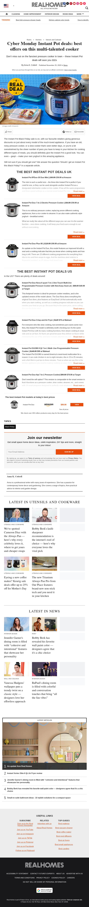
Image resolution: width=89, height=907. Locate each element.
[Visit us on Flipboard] (81, 3)
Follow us (68, 132)
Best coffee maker (64, 832)
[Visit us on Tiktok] (84, 3)
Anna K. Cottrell (30, 65)
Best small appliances (64, 845)
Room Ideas (68, 14)
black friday (10, 427)
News (66, 65)
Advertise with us (44, 824)
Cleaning (16, 14)
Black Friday (24, 139)
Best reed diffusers (64, 836)
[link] (12, 185)
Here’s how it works (70, 70)
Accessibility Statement (17, 874)
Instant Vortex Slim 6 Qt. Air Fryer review (24, 773)
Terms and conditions (24, 878)
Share (10, 132)
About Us (60, 874)
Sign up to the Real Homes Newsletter (25, 824)
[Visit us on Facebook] (64, 3)
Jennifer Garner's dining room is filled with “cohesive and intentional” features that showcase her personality (43, 781)
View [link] (77, 405)
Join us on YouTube (25, 830)
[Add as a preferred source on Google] (44, 890)
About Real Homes (44, 828)
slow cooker (35, 146)
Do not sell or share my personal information (44, 882)
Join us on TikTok (25, 838)
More (79, 14)
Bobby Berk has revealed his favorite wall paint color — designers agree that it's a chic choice (45, 790)
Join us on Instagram (25, 834)
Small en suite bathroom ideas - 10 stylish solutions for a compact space (39, 798)
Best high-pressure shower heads (28, 20)
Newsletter (80, 132)
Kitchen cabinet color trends (59, 20)
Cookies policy (58, 878)
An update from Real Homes (19, 766)
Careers (71, 878)
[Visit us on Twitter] (67, 3)
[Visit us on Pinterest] (71, 3)
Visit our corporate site (74, 900)
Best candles (64, 849)
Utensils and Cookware (53, 40)
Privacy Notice (73, 458)
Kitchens (39, 40)
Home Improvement (32, 14)
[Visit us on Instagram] (77, 3)
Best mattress (63, 824)
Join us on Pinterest (25, 842)
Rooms (29, 40)
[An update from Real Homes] (44, 746)
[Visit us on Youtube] (74, 3)
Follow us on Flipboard (25, 851)
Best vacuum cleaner (64, 828)
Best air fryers (64, 840)
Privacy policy (43, 878)
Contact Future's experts (42, 874)
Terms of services (34, 458)
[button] (44, 405)
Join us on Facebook (25, 846)
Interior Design (52, 14)
